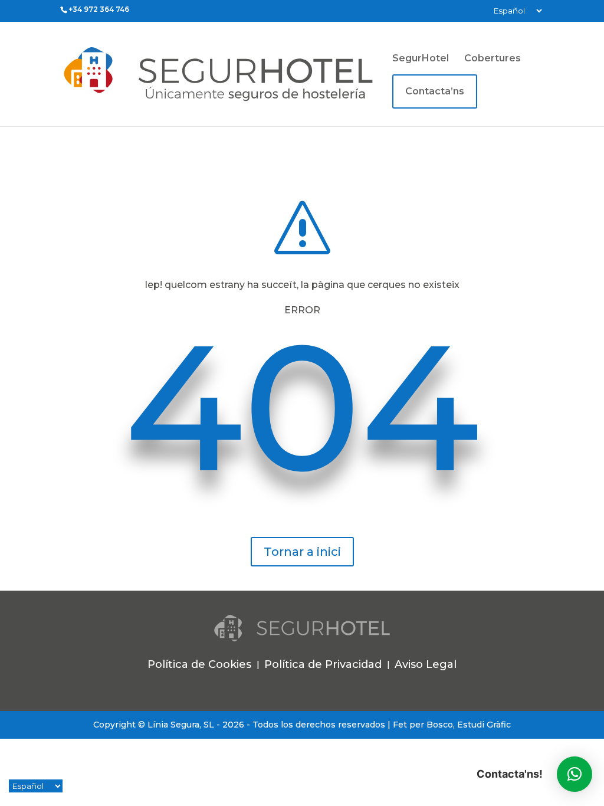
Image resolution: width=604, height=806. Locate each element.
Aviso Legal (426, 664)
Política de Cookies (199, 664)
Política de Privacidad (323, 664)
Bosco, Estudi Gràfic (468, 724)
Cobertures (492, 59)
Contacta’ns (434, 91)
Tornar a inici (302, 552)
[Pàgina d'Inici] (257, 73)
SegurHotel (420, 59)
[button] (574, 774)
